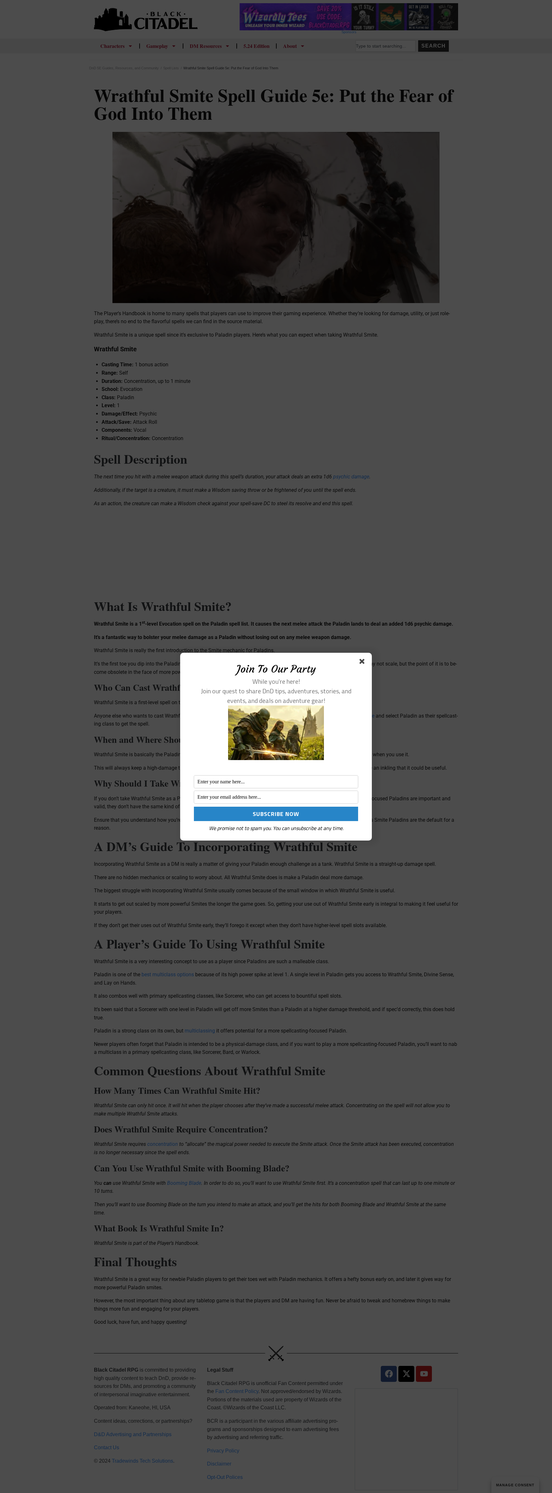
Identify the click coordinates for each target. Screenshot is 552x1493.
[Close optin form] (363, 663)
